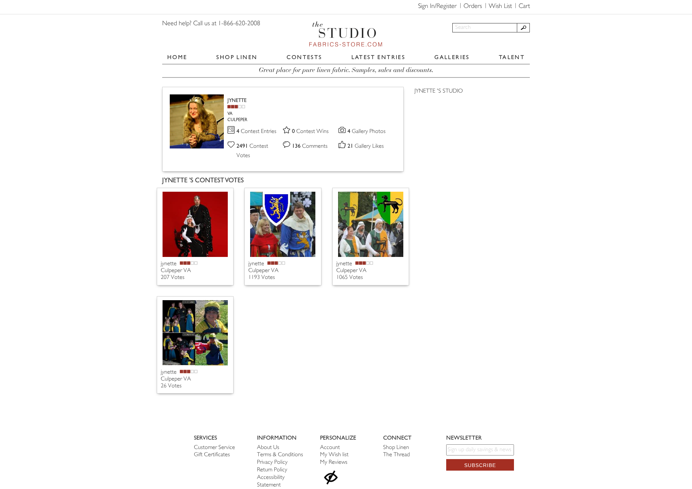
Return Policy (272, 470)
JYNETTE (237, 100)
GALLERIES (452, 57)
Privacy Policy (272, 462)
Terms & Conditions (280, 455)
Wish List (500, 6)
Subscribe (480, 465)
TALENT (512, 57)
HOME (177, 57)
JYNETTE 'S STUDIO (438, 91)
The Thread (396, 455)
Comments (310, 146)
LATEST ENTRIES (378, 57)
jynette (169, 264)
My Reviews (333, 462)
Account (330, 447)
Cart (524, 6)
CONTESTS (304, 57)
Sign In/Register (437, 6)
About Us (268, 447)
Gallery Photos (366, 131)
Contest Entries (256, 131)
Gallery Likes (365, 146)
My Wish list (334, 455)
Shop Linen (396, 447)
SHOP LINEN (236, 57)
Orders (472, 6)
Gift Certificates (212, 455)
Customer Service (214, 447)
